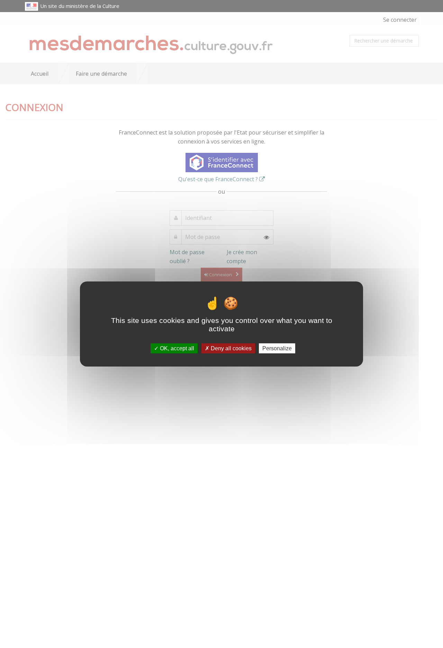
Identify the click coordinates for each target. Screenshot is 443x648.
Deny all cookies (230, 348)
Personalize (277, 348)
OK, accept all (176, 348)
